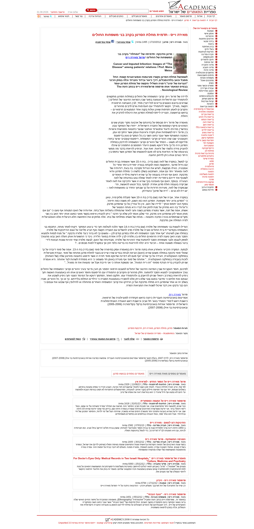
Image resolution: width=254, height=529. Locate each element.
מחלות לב (209, 150)
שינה (211, 179)
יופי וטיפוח (209, 62)
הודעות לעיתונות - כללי (154, 384)
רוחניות (210, 104)
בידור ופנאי (208, 41)
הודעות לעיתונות (206, 51)
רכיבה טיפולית (207, 169)
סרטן (186, 20)
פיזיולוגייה (209, 166)
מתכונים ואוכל (207, 80)
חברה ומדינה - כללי (156, 425)
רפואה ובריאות (199, 20)
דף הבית (211, 16)
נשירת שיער (208, 158)
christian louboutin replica (14, 527)
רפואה (211, 171)
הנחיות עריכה (95, 16)
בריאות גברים (207, 114)
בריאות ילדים (208, 130)
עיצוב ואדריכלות (206, 91)
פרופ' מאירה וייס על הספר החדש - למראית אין (160, 381)
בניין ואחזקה (208, 46)
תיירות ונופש (208, 190)
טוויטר (46, 16)
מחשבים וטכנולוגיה (205, 72)
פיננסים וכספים (206, 96)
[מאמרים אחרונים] (39, 16)
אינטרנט (210, 36)
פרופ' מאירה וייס (135, 57)
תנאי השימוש (167, 523)
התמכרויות (209, 145)
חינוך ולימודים (207, 59)
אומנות (210, 31)
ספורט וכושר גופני (205, 85)
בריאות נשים (208, 132)
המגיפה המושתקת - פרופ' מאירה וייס (165, 439)
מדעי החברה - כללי (156, 464)
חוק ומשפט (208, 57)
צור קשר (79, 16)
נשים (211, 83)
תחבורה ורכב (208, 187)
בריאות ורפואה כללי (205, 127)
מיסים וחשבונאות (205, 75)
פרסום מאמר (186, 16)
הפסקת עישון (208, 137)
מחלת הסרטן (160, 328)
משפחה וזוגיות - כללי (155, 497)
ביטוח (211, 44)
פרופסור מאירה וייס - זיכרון (171, 480)
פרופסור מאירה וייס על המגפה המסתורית (163, 400)
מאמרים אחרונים (164, 16)
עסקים (211, 93)
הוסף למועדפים (73, 339)
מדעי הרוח (209, 70)
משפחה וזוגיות (207, 78)
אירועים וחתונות (206, 38)
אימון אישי (209, 33)
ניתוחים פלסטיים (206, 156)
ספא (212, 161)
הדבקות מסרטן (135, 328)
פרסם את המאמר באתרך (102, 339)
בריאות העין (208, 122)
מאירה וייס (176, 42)
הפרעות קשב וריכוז (205, 140)
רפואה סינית (208, 177)
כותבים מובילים (116, 16)
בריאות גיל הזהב (206, 117)
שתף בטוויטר (124, 42)
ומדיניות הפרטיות (152, 523)
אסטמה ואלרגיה (206, 111)
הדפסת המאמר (151, 339)
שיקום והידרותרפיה (205, 182)
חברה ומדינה (207, 54)
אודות (199, 16)
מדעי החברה (208, 64)
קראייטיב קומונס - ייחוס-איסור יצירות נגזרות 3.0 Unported (85, 523)
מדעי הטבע (208, 67)
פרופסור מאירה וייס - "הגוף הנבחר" (166, 494)
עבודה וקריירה (207, 88)
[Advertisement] (149, 25)
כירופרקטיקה (208, 148)
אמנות (163, 483)
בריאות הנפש (207, 119)
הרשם (62, 12)
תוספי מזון (209, 184)
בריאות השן (208, 124)
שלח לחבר (129, 339)
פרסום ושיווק (208, 98)
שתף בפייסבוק (103, 42)
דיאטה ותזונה (207, 135)
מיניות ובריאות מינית (204, 153)
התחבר (53, 12)
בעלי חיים (209, 49)
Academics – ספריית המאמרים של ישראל (154, 333)
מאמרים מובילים (139, 16)
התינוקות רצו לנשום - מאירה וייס (168, 422)
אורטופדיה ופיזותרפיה (204, 109)
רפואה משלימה (207, 174)
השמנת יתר (208, 143)
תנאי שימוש (63, 16)
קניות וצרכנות (207, 101)
